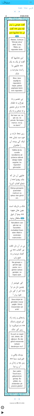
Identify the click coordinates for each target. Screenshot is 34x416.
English (20, 8)
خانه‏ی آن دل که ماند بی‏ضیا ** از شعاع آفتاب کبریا (17, 179)
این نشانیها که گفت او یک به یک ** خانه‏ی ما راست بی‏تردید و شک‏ (17, 66)
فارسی (31, 8)
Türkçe (25, 8)
